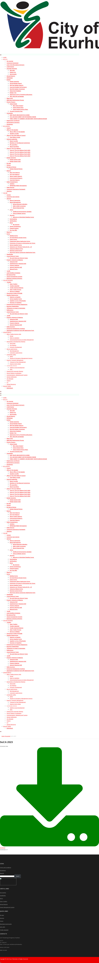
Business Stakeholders (13, 306)
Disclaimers (10, 124)
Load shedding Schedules (13, 273)
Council (9, 128)
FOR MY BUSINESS (8, 280)
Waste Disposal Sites (18, 208)
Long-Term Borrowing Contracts (15, 65)
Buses (11, 222)
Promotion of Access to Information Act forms (22, 243)
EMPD (11, 356)
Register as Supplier (15, 297)
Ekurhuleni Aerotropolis (6, 924)
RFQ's (1, 898)
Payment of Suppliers (15, 302)
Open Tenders (13, 284)
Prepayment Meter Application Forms (20, 241)
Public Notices (10, 187)
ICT (7, 382)
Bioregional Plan (11, 274)
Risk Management (14, 351)
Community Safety (11, 354)
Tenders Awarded (14, 286)
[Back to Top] (0, 962)
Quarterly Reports (15, 180)
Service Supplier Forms (16, 245)
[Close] (0, 391)
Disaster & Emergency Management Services (21, 358)
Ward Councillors (14, 146)
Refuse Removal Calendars (20, 204)
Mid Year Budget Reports (16, 85)
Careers (9, 195)
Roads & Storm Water (15, 364)
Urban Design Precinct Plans (20, 109)
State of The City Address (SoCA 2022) (20, 156)
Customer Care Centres (13, 196)
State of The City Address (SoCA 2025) (20, 150)
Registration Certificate (13, 120)
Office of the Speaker (12, 130)
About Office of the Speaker (17, 131)
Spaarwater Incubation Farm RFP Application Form (20, 330)
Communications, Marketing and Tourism (17, 375)
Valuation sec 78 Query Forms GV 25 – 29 (21, 247)
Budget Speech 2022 (15, 161)
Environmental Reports (16, 178)
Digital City (13, 72)
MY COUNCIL (6, 126)
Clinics (11, 209)
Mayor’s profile (14, 141)
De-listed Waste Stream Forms (18, 237)
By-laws (9, 163)
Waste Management (15, 202)
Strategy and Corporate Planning (15, 371)
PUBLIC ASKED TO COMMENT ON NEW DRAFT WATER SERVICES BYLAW (28, 118)
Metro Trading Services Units (14, 334)
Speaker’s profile (14, 133)
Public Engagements (12, 182)
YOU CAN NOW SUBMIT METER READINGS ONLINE (23, 117)
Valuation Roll (13, 261)
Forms (8, 234)
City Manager (10, 378)
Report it (9, 232)
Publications (10, 310)
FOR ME (5, 193)
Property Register (14, 265)
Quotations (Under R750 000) (14, 293)
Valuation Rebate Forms (16, 248)
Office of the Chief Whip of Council (16, 135)
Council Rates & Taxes (13, 256)
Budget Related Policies (16, 169)
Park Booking (13, 219)
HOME (4, 57)
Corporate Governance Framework (16, 189)
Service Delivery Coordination (14, 373)
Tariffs (8, 271)
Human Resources (11, 384)
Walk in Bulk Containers (19, 206)
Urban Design (13, 104)
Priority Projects (11, 102)
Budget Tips (13, 92)
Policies (9, 165)
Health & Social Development (17, 367)
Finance (9, 380)
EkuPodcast (10, 388)
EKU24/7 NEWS (7, 386)
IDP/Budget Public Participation (18, 185)
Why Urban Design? (18, 105)
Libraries (12, 215)
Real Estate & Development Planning (16, 341)
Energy (11, 336)
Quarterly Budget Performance (18, 87)
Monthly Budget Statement (17, 89)
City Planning (13, 345)
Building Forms (14, 235)
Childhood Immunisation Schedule (22, 211)
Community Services (12, 365)
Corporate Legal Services (16, 352)
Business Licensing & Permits (14, 278)
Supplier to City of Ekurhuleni (18, 300)
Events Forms (13, 239)
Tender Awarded (4, 930)
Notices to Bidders (15, 291)
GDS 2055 (12, 70)
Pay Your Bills (13, 230)
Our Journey (10, 61)
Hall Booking (13, 221)
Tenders (9, 282)
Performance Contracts (13, 122)
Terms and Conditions (5, 867)
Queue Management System (7, 907)
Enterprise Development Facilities (16, 328)
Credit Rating (10, 66)
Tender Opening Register (16, 287)
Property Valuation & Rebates (15, 260)
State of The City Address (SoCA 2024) (20, 152)
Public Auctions (11, 326)
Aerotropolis (13, 74)
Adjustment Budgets (15, 91)
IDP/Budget (10, 78)
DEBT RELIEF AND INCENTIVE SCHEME (20, 115)
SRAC (11, 369)
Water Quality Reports (16, 176)
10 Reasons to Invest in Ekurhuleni (16, 308)
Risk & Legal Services (12, 349)
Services (9, 198)
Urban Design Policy (18, 107)
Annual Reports (11, 76)
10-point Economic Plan (16, 111)
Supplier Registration (12, 295)
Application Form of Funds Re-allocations (21, 94)
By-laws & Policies (11, 167)
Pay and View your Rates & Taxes (19, 258)
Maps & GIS (10, 98)
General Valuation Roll (16, 267)
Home (3, 736)
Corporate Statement (12, 63)
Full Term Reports (14, 174)
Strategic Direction (12, 68)
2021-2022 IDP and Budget (17, 96)
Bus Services (16, 224)
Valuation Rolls (14, 319)
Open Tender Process (15, 289)
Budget (9, 79)
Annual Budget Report (16, 83)
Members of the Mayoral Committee (20, 143)
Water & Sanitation (15, 200)
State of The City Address (14, 148)
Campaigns (10, 113)
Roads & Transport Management (15, 360)
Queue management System (14, 276)
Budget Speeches (14, 81)
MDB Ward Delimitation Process (15, 100)
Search (2, 873)
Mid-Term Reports (15, 172)
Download (2, 848)
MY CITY (5, 59)
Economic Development (16, 347)
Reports (9, 170)
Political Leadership (12, 139)
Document (7, 736)
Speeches (9, 191)
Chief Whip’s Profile (15, 137)
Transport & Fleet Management (18, 362)
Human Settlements (15, 226)
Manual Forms (13, 269)
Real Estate (12, 343)
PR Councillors (13, 144)
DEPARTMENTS (7, 332)
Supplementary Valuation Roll (18, 263)
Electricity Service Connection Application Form (22, 252)
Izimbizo (12, 183)
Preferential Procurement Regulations (17, 304)
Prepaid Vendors (14, 228)
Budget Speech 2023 (15, 159)
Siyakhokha (10, 254)
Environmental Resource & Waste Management (22, 339)
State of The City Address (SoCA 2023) (20, 154)
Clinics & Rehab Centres (19, 213)
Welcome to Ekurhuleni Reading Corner (23, 217)
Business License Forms (16, 250)
